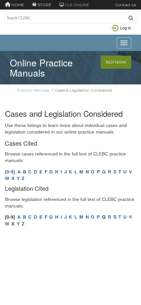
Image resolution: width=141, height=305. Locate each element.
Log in (125, 27)
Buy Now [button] (116, 62)
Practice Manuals (33, 90)
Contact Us (125, 4)
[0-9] (10, 171)
